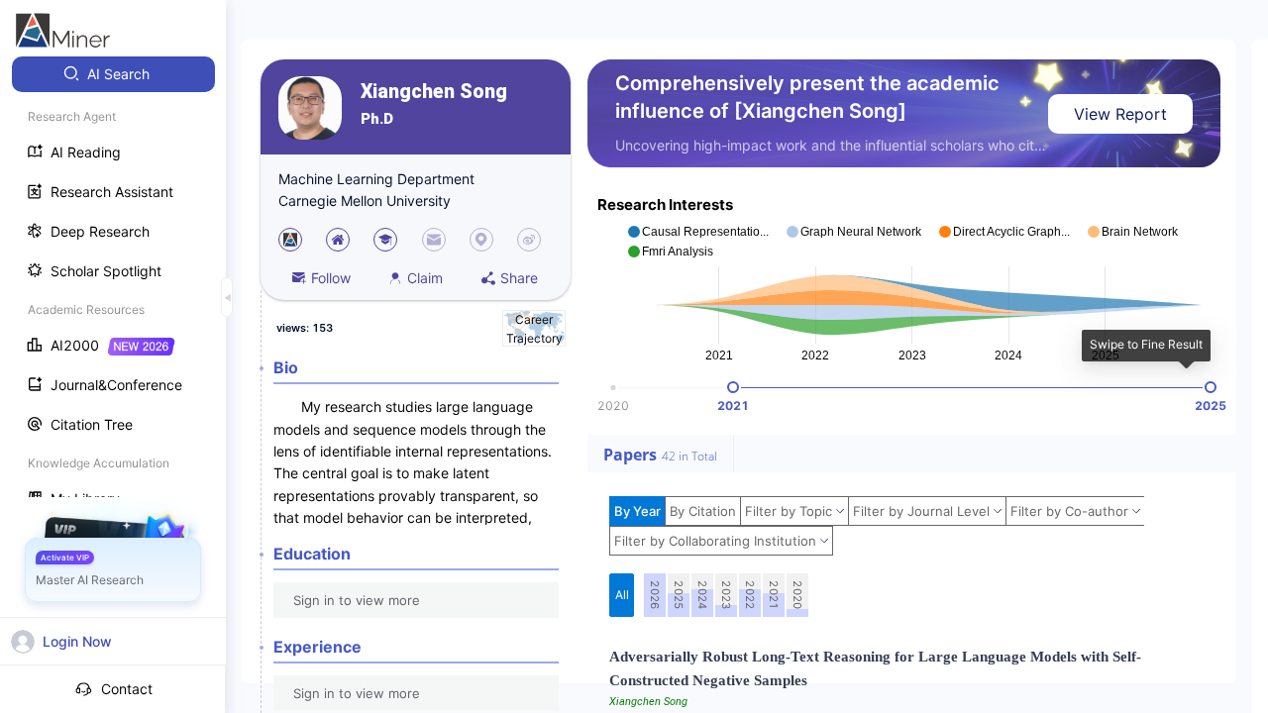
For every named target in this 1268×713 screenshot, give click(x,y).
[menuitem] (113, 74)
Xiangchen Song (434, 91)
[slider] (733, 387)
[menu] (113, 288)
